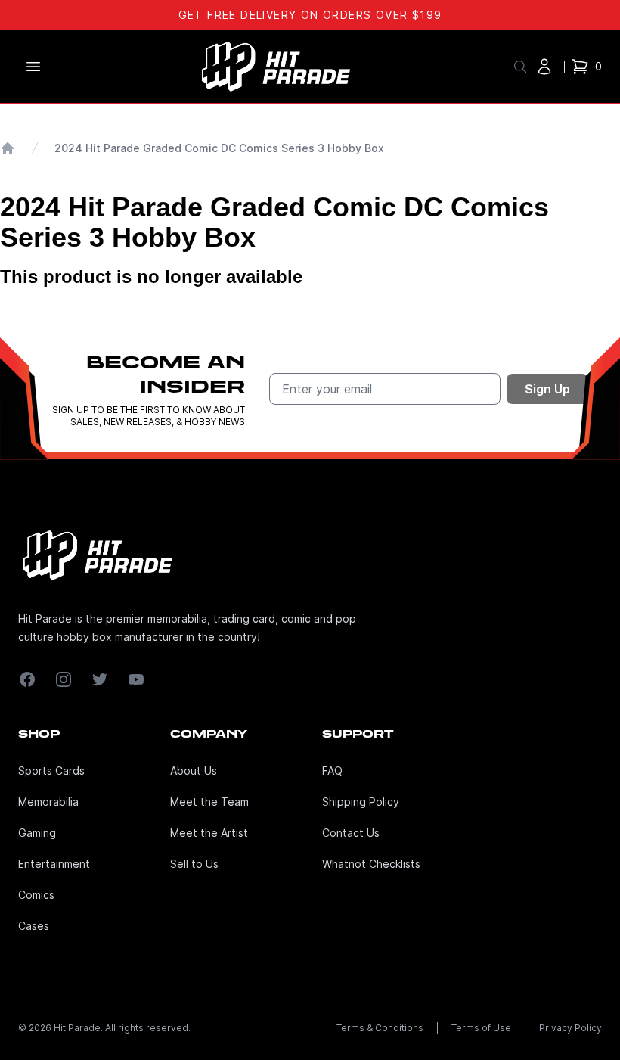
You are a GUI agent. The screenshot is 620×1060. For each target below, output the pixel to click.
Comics (36, 894)
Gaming (37, 832)
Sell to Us (194, 863)
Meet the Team (209, 801)
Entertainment (54, 863)
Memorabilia (48, 801)
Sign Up (547, 388)
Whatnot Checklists (371, 863)
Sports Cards (51, 770)
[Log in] (544, 66)
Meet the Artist (209, 832)
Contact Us (351, 832)
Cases (33, 925)
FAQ (332, 770)
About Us (193, 770)
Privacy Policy (570, 1028)
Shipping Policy (360, 801)
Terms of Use (481, 1028)
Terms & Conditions (379, 1028)
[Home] (7, 148)
